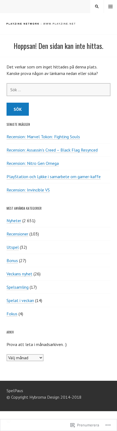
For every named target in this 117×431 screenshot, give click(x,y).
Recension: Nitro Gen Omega (33, 163)
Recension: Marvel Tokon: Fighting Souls (43, 136)
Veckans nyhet (19, 273)
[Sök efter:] (58, 89)
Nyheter (14, 220)
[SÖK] (96, 6)
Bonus (12, 260)
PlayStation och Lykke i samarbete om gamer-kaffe (54, 176)
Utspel (13, 247)
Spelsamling (18, 287)
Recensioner (17, 234)
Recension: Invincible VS (28, 190)
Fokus (12, 313)
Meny (110, 6)
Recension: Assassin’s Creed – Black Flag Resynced (52, 150)
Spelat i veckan (20, 300)
